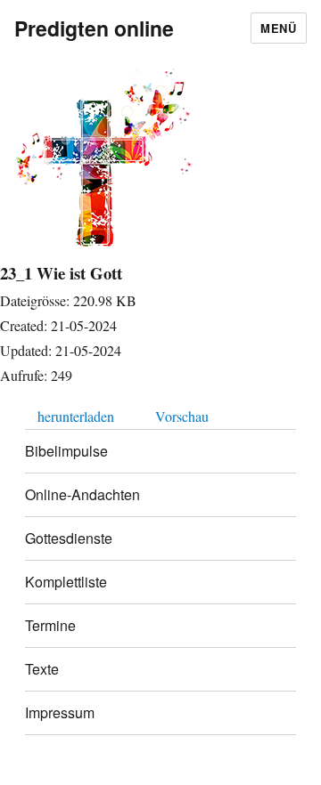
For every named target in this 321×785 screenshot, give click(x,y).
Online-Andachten (82, 494)
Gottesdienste (68, 538)
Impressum (60, 712)
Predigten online (94, 28)
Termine (50, 625)
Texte (42, 669)
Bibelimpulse (66, 451)
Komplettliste (66, 581)
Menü (278, 28)
